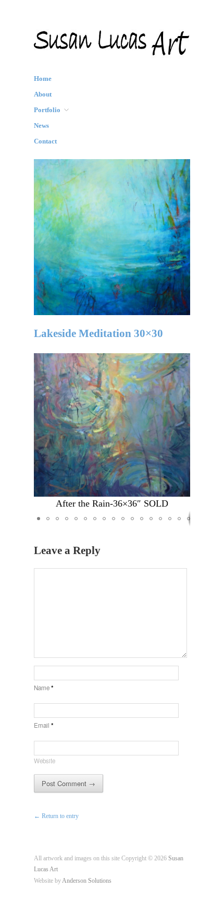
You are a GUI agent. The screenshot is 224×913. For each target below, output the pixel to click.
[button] (180, 432)
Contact (45, 141)
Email (44, 725)
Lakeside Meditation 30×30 (98, 333)
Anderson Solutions (86, 881)
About (43, 94)
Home (43, 79)
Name (44, 687)
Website (44, 760)
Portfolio (47, 110)
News (41, 126)
